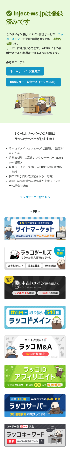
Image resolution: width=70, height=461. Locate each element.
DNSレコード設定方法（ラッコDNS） (33, 82)
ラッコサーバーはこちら (35, 197)
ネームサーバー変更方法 (25, 71)
